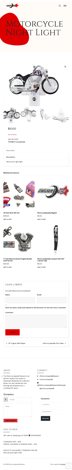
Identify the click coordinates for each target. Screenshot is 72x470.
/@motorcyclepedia (46, 388)
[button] (65, 66)
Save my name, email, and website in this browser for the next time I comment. (35, 308)
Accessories (20, 142)
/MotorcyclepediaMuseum (49, 376)
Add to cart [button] (7, 219)
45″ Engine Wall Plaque (16, 343)
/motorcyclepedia (46, 379)
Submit (12, 332)
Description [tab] (10, 150)
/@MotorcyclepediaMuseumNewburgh (51, 385)
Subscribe (45, 418)
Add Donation (10, 421)
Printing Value (64, 464)
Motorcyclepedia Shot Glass (53, 343)
